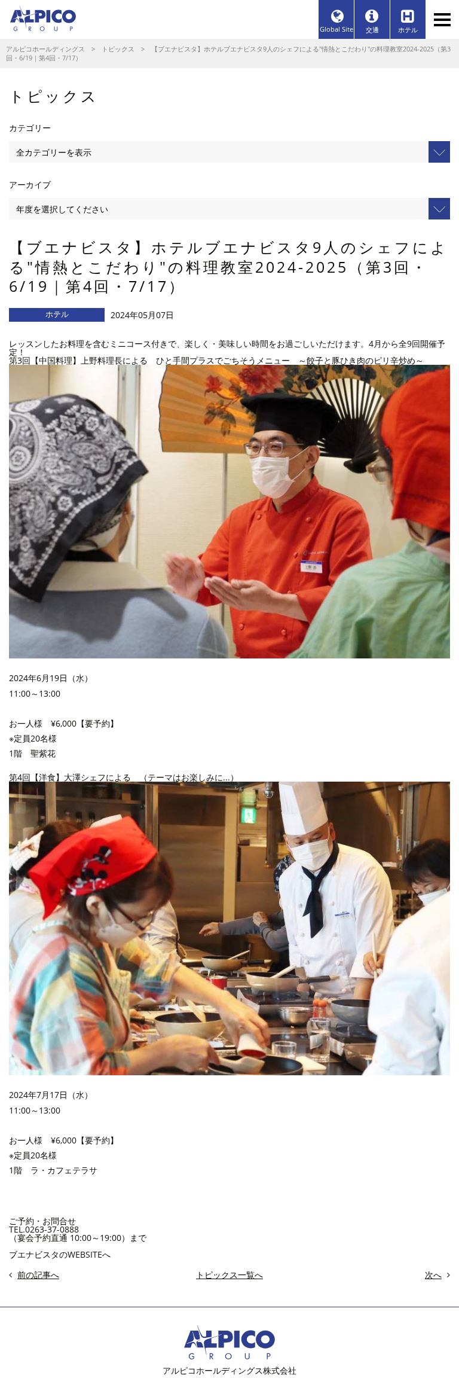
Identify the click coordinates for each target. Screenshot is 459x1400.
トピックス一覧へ (229, 1275)
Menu (442, 19)
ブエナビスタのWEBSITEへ (60, 1254)
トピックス (118, 48)
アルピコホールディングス (45, 48)
